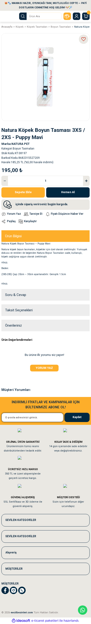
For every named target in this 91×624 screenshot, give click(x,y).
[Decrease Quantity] (4, 181)
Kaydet (77, 417)
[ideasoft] (21, 621)
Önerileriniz (13, 325)
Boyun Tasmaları (23, 148)
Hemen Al (68, 192)
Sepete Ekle (23, 192)
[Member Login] (76, 16)
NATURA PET (20, 144)
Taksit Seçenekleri (19, 310)
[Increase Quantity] (86, 181)
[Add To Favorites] (83, 39)
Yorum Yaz (44, 368)
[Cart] (86, 16)
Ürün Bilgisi (13, 236)
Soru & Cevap (15, 295)
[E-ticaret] (45, 620)
